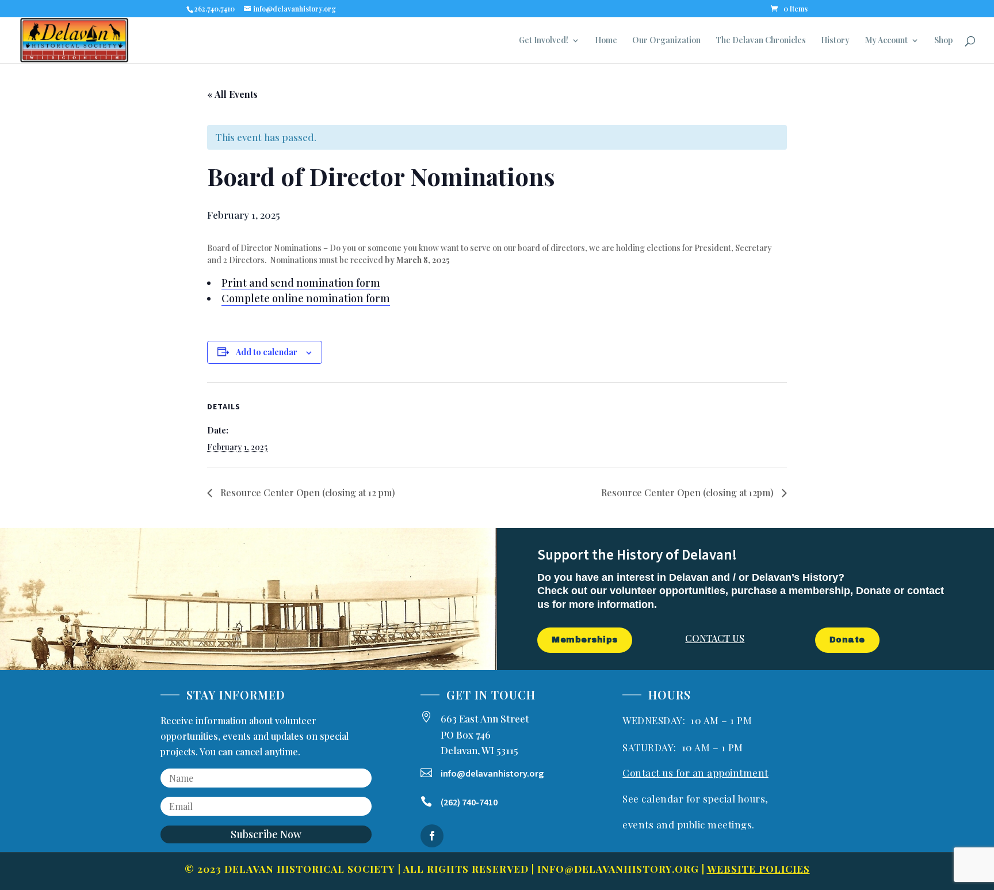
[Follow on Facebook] (432, 835)
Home (606, 40)
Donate (847, 640)
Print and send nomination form (300, 283)
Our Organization (666, 40)
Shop (943, 40)
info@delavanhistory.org (618, 868)
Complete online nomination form (305, 298)
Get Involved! (543, 40)
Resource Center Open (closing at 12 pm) (306, 492)
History (835, 40)
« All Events (232, 94)
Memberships (585, 640)
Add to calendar (266, 352)
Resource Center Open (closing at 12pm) (688, 492)
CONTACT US (714, 638)
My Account (886, 40)
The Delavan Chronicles (761, 40)
